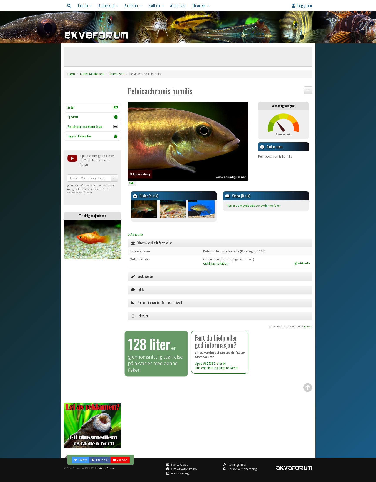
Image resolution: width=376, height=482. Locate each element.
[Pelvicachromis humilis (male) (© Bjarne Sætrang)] (188, 141)
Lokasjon (142, 315)
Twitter (82, 460)
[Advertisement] (92, 331)
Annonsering (179, 473)
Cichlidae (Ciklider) (215, 263)
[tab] (220, 243)
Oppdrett (72, 117)
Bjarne (308, 326)
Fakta (139, 289)
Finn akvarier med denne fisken (84, 126)
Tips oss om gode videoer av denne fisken (253, 206)
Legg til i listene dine (79, 136)
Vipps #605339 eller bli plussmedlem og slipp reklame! (216, 365)
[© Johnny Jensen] (157, 209)
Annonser (178, 5)
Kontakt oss (179, 464)
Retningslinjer (237, 464)
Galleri (154, 5)
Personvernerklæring (242, 469)
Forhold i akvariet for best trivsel (158, 302)
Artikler (132, 5)
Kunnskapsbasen (92, 74)
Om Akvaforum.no (183, 469)
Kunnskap (107, 5)
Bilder (70, 107)
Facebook (102, 460)
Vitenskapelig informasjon (153, 243)
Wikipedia (303, 263)
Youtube (122, 460)
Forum (84, 5)
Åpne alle (136, 234)
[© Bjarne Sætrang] (215, 209)
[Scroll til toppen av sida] (307, 387)
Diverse (200, 5)
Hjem (71, 74)
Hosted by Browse (105, 468)
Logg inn (304, 5)
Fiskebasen (116, 74)
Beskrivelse (144, 276)
